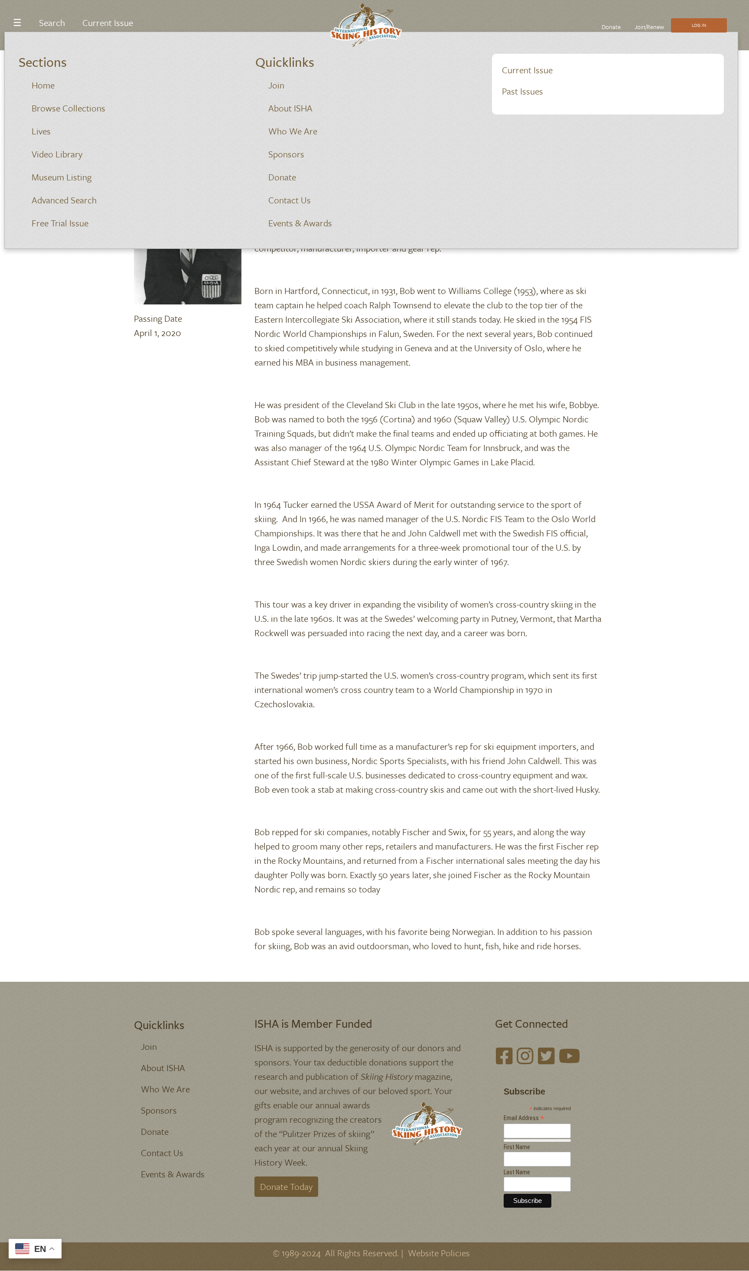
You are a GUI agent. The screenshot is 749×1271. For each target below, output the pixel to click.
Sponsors (286, 153)
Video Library (57, 153)
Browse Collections (68, 107)
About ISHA (290, 107)
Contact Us (289, 199)
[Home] (371, 25)
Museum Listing (61, 176)
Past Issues (522, 91)
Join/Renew (649, 26)
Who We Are (292, 130)
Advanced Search (64, 199)
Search (52, 22)
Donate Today (286, 1186)
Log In (699, 25)
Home (43, 84)
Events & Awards (300, 222)
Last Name (517, 1172)
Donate (282, 176)
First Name (517, 1147)
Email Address (524, 1118)
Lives (41, 130)
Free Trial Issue (60, 222)
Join (276, 84)
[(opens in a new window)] (504, 1056)
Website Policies (439, 1252)
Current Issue (527, 69)
